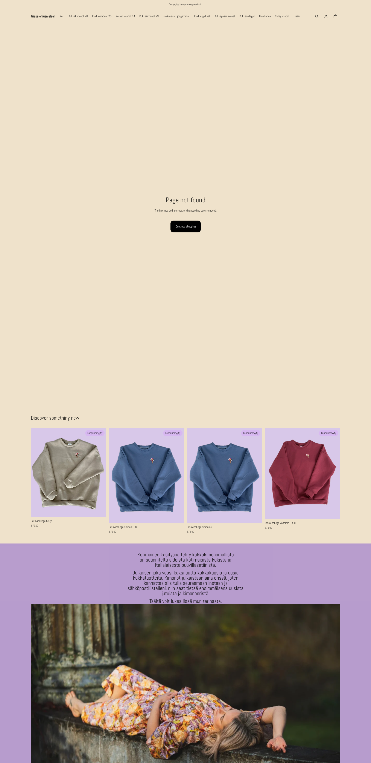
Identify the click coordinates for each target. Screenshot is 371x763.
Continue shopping (186, 226)
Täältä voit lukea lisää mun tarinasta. (185, 601)
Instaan (216, 583)
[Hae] (317, 16)
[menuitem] (297, 16)
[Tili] (326, 16)
